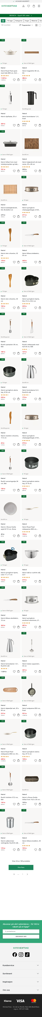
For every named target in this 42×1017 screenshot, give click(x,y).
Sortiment (7, 973)
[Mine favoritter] (28, 6)
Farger (27, 21)
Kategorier (19, 21)
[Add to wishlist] (14, 79)
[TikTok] (27, 954)
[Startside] (9, 6)
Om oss (6, 990)
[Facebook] (15, 954)
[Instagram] (21, 954)
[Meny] (39, 6)
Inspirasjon (7, 981)
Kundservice (8, 965)
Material (34, 21)
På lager (10, 21)
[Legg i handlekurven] (18, 79)
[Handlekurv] (33, 6)
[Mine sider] (23, 6)
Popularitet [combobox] (26, 25)
